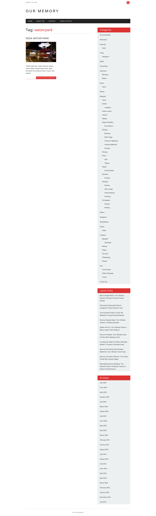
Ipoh (106, 159)
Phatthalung (106, 257)
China (102, 53)
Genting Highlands (111, 144)
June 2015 (103, 468)
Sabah (104, 167)
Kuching (107, 178)
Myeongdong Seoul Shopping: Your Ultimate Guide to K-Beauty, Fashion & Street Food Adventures (113, 366)
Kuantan (107, 148)
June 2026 (103, 387)
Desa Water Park (37, 38)
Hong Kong (103, 66)
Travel (104, 277)
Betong (104, 246)
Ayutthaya (108, 242)
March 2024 (104, 406)
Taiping (107, 163)
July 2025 (103, 402)
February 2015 (105, 487)
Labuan (104, 115)
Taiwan (102, 226)
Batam (104, 78)
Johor (104, 100)
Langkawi (108, 107)
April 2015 (103, 478)
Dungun (107, 204)
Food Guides (106, 269)
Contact (52, 21)
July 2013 (103, 502)
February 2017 (105, 440)
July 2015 (103, 464)
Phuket (104, 261)
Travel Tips (103, 282)
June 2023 (103, 421)
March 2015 (104, 483)
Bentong (107, 133)
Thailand (103, 235)
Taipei (104, 230)
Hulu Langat (109, 189)
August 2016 (104, 449)
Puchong (107, 196)
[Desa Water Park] (41, 61)
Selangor (105, 181)
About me (40, 21)
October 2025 (104, 397)
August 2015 (104, 459)
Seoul (104, 87)
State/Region (104, 222)
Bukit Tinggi (108, 137)
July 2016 (103, 454)
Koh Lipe (105, 254)
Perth (104, 48)
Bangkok (105, 239)
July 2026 (103, 383)
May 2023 (103, 425)
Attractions (103, 39)
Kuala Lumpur (42, 78)
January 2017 (104, 445)
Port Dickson (109, 126)
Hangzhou (105, 56)
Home (30, 21)
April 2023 (103, 430)
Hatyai (104, 250)
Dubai (102, 61)
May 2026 (103, 392)
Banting (107, 185)
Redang (107, 207)
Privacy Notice (66, 21)
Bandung (105, 74)
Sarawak (105, 174)
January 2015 (104, 492)
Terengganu (106, 200)
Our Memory (42, 11)
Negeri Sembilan (107, 122)
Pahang (104, 130)
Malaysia (51, 78)
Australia (103, 44)
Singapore (103, 217)
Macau (102, 91)
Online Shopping (107, 273)
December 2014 (105, 497)
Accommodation (105, 35)
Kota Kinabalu (109, 170)
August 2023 (104, 411)
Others (102, 212)
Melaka (104, 118)
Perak (104, 155)
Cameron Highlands (111, 141)
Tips (101, 266)
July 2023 (103, 416)
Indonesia (103, 71)
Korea (102, 83)
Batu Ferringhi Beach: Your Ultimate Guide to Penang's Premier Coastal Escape (112, 298)
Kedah (104, 104)
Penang (104, 152)
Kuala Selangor (110, 193)
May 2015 (103, 473)
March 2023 (104, 435)
